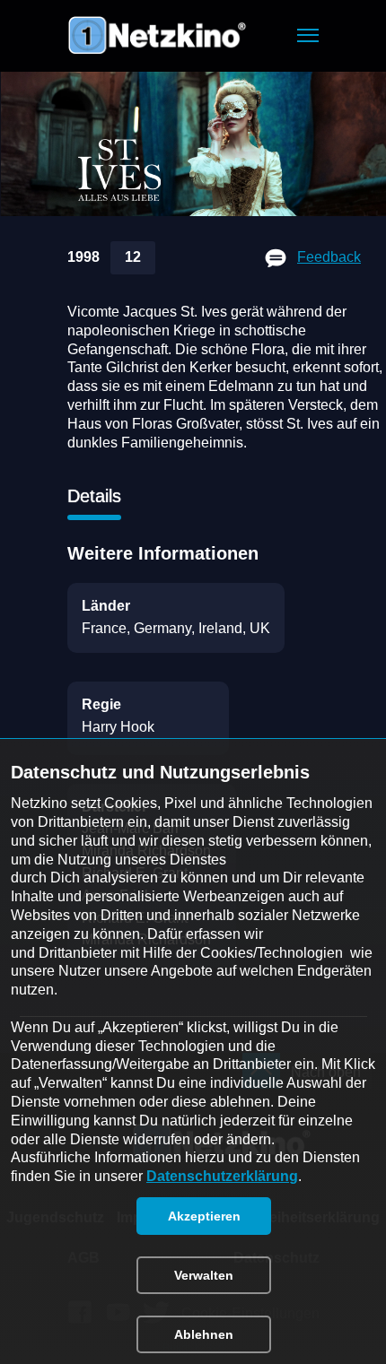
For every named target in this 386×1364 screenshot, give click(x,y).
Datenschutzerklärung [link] (222, 1176)
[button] (308, 35)
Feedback (329, 257)
